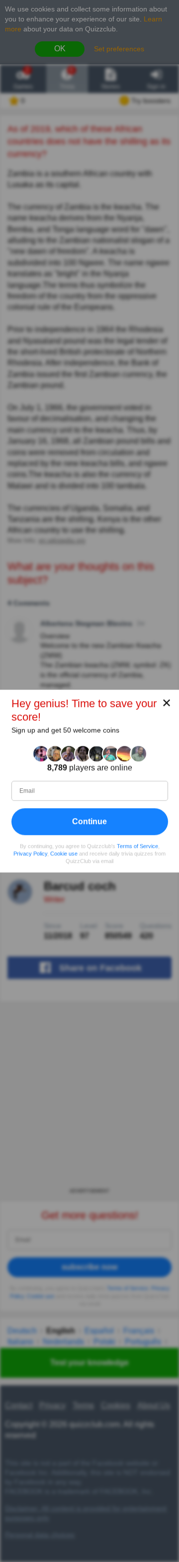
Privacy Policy (30, 853)
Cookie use (64, 853)
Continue (89, 821)
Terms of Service (137, 846)
